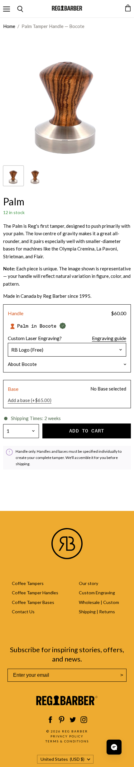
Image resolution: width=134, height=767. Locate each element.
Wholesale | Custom (99, 602)
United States (63, 759)
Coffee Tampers (28, 583)
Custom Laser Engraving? (35, 338)
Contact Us (23, 611)
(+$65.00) (29, 400)
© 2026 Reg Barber (67, 731)
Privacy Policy (67, 736)
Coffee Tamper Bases (33, 602)
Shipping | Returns (97, 611)
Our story (88, 583)
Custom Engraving (97, 592)
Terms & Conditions (67, 741)
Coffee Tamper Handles (35, 592)
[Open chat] (114, 747)
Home (9, 26)
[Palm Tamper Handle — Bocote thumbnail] (13, 176)
